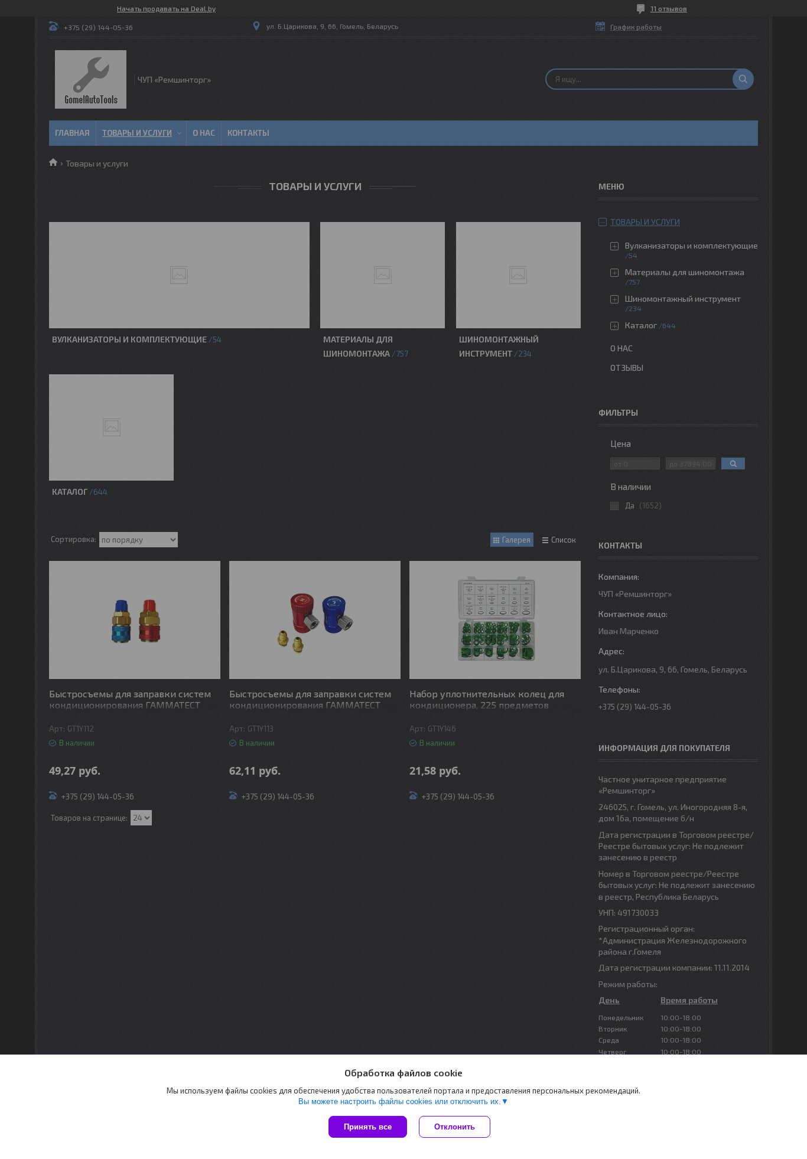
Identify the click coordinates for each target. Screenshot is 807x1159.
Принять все (368, 1126)
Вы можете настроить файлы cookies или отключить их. (399, 1101)
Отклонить (454, 1126)
